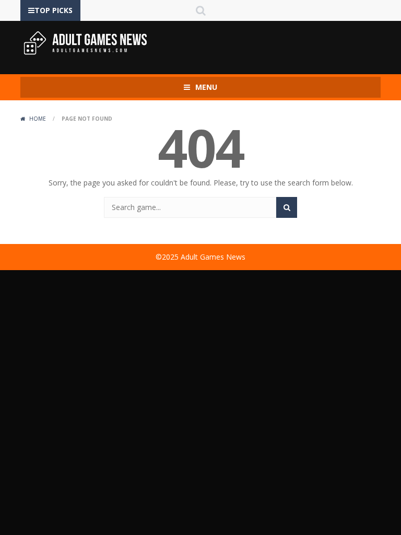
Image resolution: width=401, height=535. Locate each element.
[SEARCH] (286, 207)
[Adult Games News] (85, 43)
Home (38, 118)
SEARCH (200, 10)
